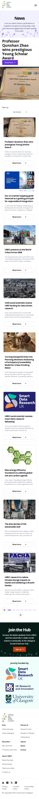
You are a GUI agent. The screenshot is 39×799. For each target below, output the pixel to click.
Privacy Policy (4, 787)
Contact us (6, 772)
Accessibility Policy (28, 787)
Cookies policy (16, 787)
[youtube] (3, 783)
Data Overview (7, 729)
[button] (35, 5)
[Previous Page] (4, 610)
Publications (25, 737)
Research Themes (27, 733)
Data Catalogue (8, 733)
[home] (7, 5)
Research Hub (26, 729)
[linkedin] (16, 783)
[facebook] (7, 783)
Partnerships (7, 764)
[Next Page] (20, 615)
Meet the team (7, 760)
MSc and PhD (7, 746)
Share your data (8, 768)
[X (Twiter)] (12, 783)
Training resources (9, 750)
